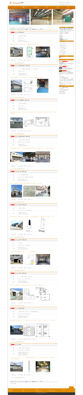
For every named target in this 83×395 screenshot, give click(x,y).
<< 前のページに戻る (13, 383)
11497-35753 (15, 204)
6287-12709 (15, 308)
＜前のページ (22, 29)
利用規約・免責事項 (63, 51)
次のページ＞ (37, 29)
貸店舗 (68, 7)
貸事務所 (57, 7)
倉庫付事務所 (36, 7)
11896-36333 (15, 136)
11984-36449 (15, 32)
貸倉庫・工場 (26, 7)
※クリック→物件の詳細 (14, 97)
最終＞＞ (42, 29)
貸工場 (46, 7)
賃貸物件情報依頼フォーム (64, 45)
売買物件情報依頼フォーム (64, 47)
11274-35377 (15, 273)
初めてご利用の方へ (63, 42)
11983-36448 (15, 239)
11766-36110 (15, 171)
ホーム (15, 7)
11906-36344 (15, 65)
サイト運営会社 (62, 54)
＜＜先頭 (18, 29)
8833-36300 (15, 344)
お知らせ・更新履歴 (63, 48)
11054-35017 (15, 100)
